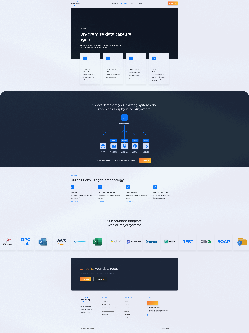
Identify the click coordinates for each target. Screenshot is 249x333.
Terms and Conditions (89, 328)
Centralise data (105, 314)
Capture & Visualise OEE (108, 311)
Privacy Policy (82, 328)
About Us (133, 3)
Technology (124, 3)
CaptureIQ (127, 304)
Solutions (114, 3)
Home (107, 3)
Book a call (173, 3)
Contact (140, 3)
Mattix (168, 328)
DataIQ (126, 317)
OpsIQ (126, 301)
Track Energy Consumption (109, 304)
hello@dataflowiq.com (154, 307)
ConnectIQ (127, 314)
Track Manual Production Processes (111, 308)
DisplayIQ (127, 311)
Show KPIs (105, 301)
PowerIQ (127, 308)
